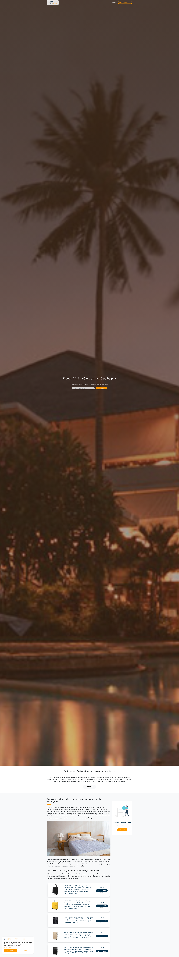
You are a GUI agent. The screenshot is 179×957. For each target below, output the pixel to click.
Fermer (25, 950)
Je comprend (10, 950)
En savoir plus (7, 947)
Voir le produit (102, 890)
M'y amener (101, 388)
